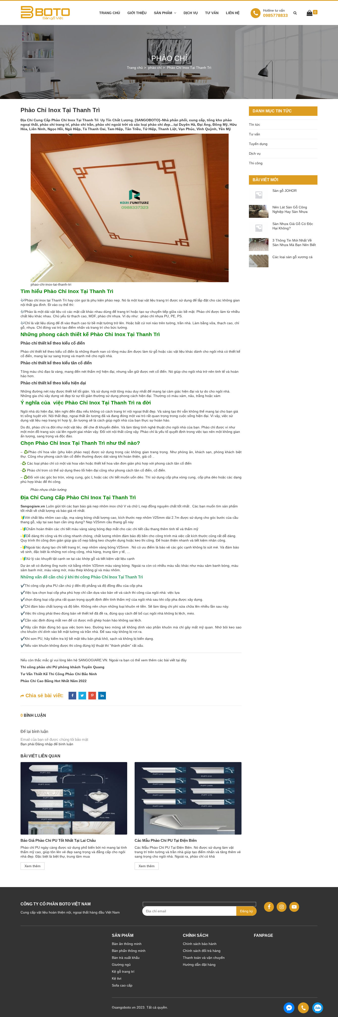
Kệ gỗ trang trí (123, 971)
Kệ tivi (116, 978)
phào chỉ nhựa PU (154, 316)
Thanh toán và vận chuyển (204, 958)
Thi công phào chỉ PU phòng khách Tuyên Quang (62, 667)
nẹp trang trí (51, 420)
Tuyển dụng (258, 144)
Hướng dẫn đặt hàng (199, 965)
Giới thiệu (136, 13)
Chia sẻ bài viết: (44, 695)
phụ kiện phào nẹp (105, 300)
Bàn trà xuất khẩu (126, 958)
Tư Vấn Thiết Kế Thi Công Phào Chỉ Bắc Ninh (59, 674)
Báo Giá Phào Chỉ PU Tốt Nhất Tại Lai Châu (58, 840)
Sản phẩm (163, 13)
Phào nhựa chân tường (48, 490)
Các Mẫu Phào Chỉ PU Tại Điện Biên (166, 840)
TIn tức (254, 124)
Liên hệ (233, 13)
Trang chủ (109, 13)
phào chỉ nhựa (108, 316)
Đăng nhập (44, 744)
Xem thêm (32, 866)
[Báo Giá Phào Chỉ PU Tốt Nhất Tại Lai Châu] (74, 798)
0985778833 (275, 13)
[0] (310, 14)
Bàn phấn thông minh (128, 951)
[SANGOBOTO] (147, 120)
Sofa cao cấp (122, 985)
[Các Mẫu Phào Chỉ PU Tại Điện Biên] (188, 798)
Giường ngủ (121, 965)
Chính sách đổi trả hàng (201, 951)
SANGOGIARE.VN (92, 660)
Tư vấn (211, 13)
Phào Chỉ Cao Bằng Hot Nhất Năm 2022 (54, 681)
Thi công (256, 163)
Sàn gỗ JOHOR (284, 191)
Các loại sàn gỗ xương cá (292, 257)
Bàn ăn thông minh (127, 944)
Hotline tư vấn (274, 10)
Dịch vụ (191, 13)
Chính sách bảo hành (200, 944)
